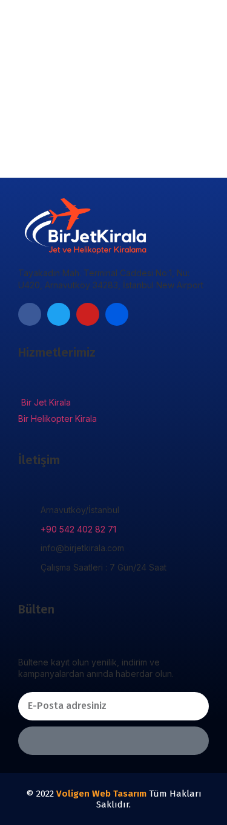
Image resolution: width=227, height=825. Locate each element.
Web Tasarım (119, 793)
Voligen (73, 793)
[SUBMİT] (113, 740)
